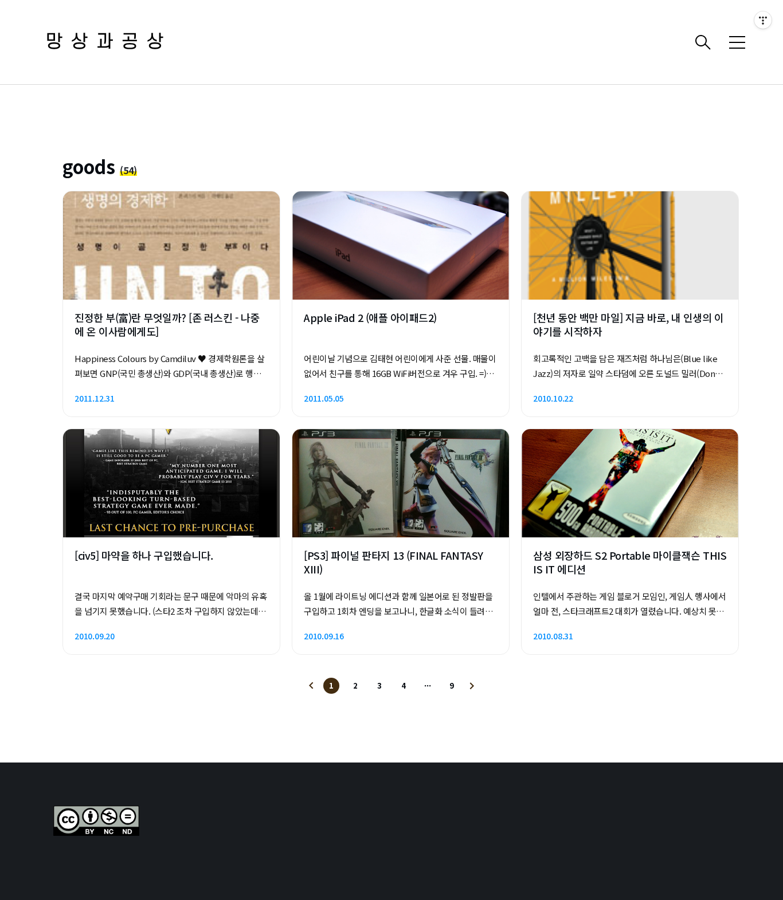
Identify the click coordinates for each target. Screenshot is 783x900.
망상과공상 (109, 42)
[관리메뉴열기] (763, 20)
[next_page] (472, 686)
